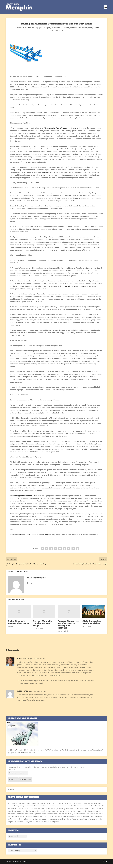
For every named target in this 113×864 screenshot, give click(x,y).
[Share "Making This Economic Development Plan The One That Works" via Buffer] (64, 548)
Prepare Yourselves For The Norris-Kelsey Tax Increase (68, 624)
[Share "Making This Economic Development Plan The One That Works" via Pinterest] (55, 548)
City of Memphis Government (58, 28)
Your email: (12, 769)
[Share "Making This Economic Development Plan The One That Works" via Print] (77, 548)
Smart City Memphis (29, 28)
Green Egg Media (21, 861)
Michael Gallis (47, 172)
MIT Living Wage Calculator (76, 286)
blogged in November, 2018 (26, 496)
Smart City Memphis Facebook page (34, 534)
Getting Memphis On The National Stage (43, 623)
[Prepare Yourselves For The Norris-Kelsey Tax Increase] (69, 611)
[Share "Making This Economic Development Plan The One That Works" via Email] (73, 548)
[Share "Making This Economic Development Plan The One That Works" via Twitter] (46, 548)
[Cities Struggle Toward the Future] (19, 611)
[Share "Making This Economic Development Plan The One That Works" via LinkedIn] (60, 548)
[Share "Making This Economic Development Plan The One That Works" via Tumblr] (51, 548)
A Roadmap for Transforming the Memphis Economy (65, 128)
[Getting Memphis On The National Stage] (44, 611)
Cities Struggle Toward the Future (18, 622)
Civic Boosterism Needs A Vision (91, 622)
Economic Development (79, 28)
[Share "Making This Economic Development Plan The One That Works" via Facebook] (42, 548)
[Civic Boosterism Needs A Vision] (93, 611)
